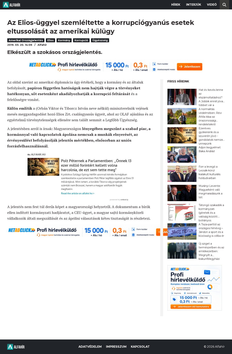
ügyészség (100, 40)
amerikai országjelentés (26, 40)
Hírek (175, 4)
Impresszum (116, 346)
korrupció (81, 40)
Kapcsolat (140, 346)
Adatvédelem (90, 346)
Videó (212, 4)
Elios (50, 40)
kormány (64, 40)
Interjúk (193, 4)
